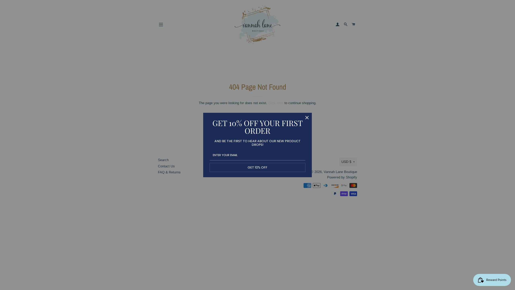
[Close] (307, 117)
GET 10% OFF (257, 167)
